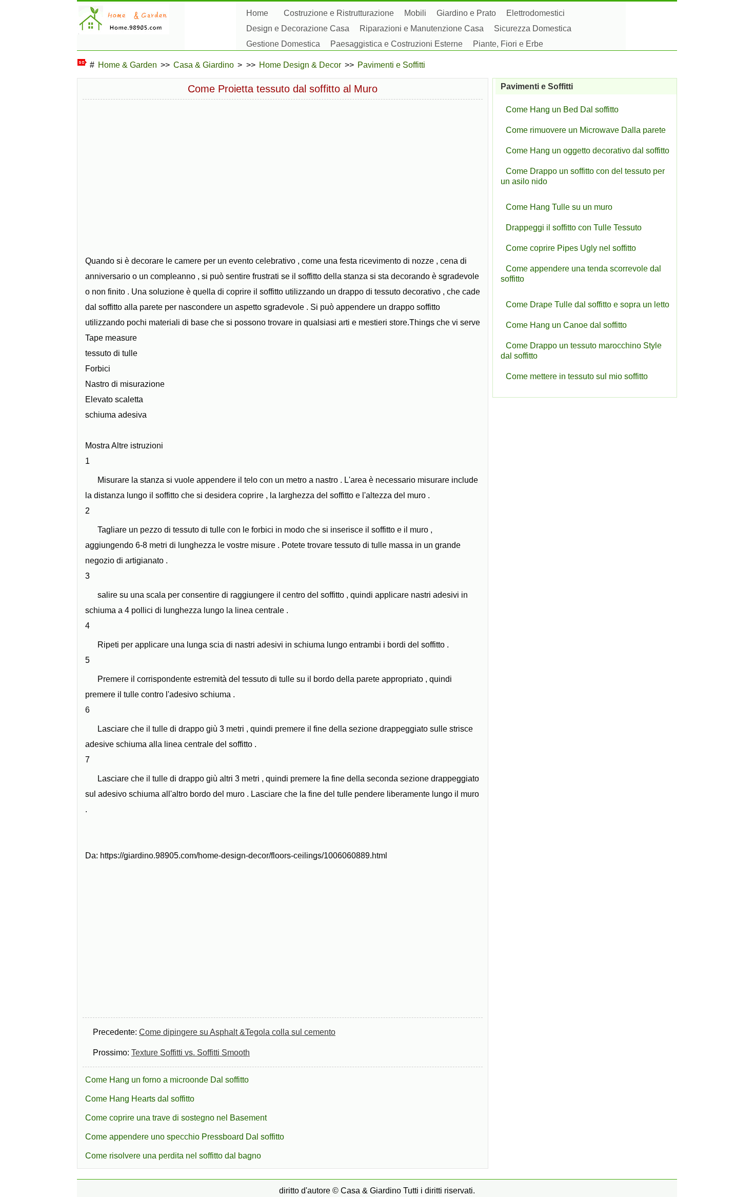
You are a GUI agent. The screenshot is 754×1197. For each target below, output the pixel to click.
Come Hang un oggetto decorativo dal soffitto (587, 150)
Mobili (415, 13)
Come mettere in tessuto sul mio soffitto (577, 376)
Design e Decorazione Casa (297, 28)
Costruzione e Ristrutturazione (339, 13)
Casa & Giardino (203, 65)
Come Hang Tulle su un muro (559, 207)
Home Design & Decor (300, 65)
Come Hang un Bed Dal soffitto (562, 109)
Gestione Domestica (283, 44)
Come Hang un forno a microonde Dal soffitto (167, 1079)
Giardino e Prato (466, 13)
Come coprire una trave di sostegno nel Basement (176, 1117)
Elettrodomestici (535, 13)
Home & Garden (127, 65)
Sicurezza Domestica (532, 28)
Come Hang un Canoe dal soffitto (566, 325)
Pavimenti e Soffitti (391, 65)
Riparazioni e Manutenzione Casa (422, 28)
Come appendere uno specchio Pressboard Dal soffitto (184, 1136)
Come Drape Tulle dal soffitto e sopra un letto (587, 304)
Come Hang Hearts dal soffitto (139, 1098)
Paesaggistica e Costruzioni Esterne (396, 44)
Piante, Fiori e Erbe (508, 44)
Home (257, 13)
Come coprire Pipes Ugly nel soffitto (571, 248)
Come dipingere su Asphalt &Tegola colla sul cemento (237, 1032)
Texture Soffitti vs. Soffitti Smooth (190, 1052)
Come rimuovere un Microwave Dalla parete (586, 130)
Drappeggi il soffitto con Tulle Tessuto (574, 227)
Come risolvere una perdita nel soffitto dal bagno (173, 1155)
